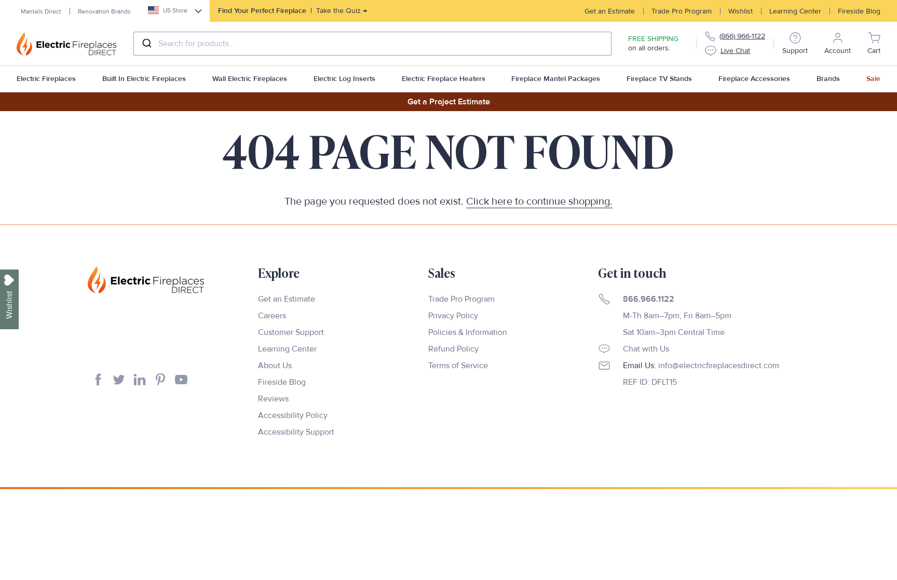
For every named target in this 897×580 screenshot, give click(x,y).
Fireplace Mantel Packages (555, 78)
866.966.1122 (648, 299)
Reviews (273, 399)
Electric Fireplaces (46, 78)
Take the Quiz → (292, 10)
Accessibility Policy (293, 415)
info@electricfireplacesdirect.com (718, 365)
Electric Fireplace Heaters (443, 78)
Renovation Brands (104, 12)
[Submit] (146, 43)
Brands (828, 78)
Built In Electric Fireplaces (144, 78)
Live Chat (735, 50)
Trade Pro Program (681, 11)
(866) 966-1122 (742, 36)
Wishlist (740, 11)
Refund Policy (453, 349)
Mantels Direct (41, 12)
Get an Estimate (610, 11)
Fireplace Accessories (754, 78)
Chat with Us (646, 349)
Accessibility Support (296, 432)
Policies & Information (467, 332)
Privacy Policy (453, 316)
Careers (272, 316)
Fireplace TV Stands (659, 78)
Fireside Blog (859, 11)
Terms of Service (458, 365)
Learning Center (795, 11)
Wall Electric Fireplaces (249, 78)
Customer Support (291, 332)
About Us (275, 365)
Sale (873, 78)
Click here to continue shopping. (539, 201)
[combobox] (372, 44)
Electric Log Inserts (344, 78)
